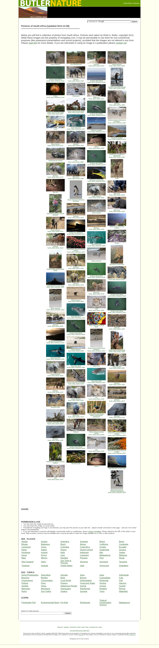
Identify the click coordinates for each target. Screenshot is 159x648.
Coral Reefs (65, 580)
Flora (43, 583)
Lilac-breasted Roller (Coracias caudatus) (55, 214)
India (62, 552)
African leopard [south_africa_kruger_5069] (117, 367)
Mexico (44, 558)
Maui (23, 558)
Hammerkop (76, 96)
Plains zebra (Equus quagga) (117, 279)
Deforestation (86, 580)
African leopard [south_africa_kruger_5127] (55, 144)
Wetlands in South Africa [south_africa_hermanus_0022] (96, 180)
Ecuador (122, 547)
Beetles (44, 578)
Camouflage (104, 578)
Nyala (117, 178)
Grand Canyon (86, 550)
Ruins (24, 591)
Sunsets (83, 591)
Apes (82, 575)
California (103, 544)
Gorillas (24, 586)
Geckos (102, 583)
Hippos (96, 466)
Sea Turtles (46, 591)
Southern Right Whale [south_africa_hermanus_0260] (96, 276)
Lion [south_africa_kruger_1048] (96, 398)
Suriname (103, 562)
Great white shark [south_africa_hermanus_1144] (76, 128)
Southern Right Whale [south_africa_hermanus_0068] (76, 333)
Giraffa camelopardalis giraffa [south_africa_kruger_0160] (117, 350)
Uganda (44, 566)
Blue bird (55, 192)
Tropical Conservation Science (105, 602)
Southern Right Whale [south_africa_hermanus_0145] (96, 163)
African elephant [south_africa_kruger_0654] (76, 399)
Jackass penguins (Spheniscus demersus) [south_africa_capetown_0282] (117, 121)
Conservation (47, 580)
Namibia (64, 558)
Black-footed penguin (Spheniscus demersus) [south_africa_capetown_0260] (117, 491)
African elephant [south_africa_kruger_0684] (96, 196)
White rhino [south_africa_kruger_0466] (76, 177)
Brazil (63, 544)
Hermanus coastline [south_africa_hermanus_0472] (117, 138)
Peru (101, 558)
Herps (43, 586)
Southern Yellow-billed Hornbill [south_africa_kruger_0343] (117, 87)
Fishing (24, 583)
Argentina (64, 542)
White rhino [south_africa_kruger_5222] (96, 98)
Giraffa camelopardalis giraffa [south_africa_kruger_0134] (76, 111)
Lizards (122, 586)
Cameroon (26, 547)
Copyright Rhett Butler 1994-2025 (79, 630)
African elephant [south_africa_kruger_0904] (76, 300)
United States (66, 566)
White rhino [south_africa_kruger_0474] (76, 416)
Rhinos (122, 589)
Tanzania (123, 562)
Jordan (122, 552)
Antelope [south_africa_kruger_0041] (96, 65)
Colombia (64, 547)
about (87, 627)
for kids (79, 627)
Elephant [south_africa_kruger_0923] (117, 400)
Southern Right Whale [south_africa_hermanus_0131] (96, 114)
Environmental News (50, 603)
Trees (101, 591)
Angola (44, 542)
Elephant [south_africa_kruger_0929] (55, 325)
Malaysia (123, 555)
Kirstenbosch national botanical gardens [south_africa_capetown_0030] (117, 434)
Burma (83, 544)
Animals (64, 575)
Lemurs (102, 586)
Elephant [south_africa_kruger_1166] (96, 228)
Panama (83, 558)
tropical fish (73, 627)
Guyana (122, 550)
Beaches (25, 578)
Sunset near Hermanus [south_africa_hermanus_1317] (76, 233)
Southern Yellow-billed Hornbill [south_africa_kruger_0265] (55, 423)
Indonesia (84, 552)
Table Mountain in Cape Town (116, 468)
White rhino (96, 366)
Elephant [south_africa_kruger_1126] (55, 439)
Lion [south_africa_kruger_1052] (96, 309)
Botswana (45, 544)
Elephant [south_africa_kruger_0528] (76, 144)
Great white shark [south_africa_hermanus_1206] (76, 366)
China (43, 547)
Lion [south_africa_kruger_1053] (96, 450)
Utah (82, 566)
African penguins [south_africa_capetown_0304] (55, 309)
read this (33, 43)
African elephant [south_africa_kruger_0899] (76, 350)
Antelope (76, 431)
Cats (121, 578)
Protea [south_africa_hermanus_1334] (55, 96)
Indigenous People (68, 586)
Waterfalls (123, 591)
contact (100, 627)
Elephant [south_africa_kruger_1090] (117, 104)
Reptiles (103, 589)
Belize (102, 542)
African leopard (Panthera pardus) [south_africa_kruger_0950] (96, 433)
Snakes (63, 591)
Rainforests (85, 589)
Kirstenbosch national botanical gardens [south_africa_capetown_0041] (117, 452)
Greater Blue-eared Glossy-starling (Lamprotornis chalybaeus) (96, 415)
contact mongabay (94, 531)
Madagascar (104, 555)
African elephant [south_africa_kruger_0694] (117, 65)
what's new (60, 627)
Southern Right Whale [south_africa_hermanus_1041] (55, 80)
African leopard (96, 212)
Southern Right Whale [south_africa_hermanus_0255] (117, 311)
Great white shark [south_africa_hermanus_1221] (76, 317)
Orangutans (65, 589)
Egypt (24, 550)
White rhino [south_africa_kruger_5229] (117, 210)
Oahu (43, 562)
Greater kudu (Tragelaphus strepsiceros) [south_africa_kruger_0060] (117, 156)
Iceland (44, 552)
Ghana (63, 550)
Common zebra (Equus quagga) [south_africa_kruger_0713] (76, 383)
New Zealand (27, 562)
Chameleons (27, 580)
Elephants (103, 580)
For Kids (64, 603)
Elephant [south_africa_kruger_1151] (55, 391)
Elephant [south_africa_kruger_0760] (76, 80)
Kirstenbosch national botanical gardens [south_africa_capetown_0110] (76, 250)
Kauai (24, 555)
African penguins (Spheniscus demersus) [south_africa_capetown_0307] (96, 349)
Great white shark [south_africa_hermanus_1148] (55, 358)
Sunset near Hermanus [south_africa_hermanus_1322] (55, 341)
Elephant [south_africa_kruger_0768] (76, 267)
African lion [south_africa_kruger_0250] (96, 293)
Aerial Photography (30, 575)
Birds (62, 578)
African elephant (55, 64)
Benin (121, 542)
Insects (83, 586)
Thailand (25, 566)
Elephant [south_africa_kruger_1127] (117, 416)
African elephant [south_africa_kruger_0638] (55, 374)
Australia (84, 542)
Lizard (55, 129)
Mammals (25, 589)
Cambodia (123, 544)
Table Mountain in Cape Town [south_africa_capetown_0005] (55, 286)
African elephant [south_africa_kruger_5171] (55, 230)
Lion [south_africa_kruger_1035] (55, 478)
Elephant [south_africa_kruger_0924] (76, 216)
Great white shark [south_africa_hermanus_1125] (96, 381)
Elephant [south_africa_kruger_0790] (76, 284)
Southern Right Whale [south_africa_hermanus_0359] (117, 295)
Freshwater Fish (28, 603)
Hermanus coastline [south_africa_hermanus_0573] (96, 131)
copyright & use (93, 627)
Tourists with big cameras (55, 160)
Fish (121, 580)
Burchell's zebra (55, 407)
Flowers (117, 243)
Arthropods (124, 575)
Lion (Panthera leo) (75, 64)
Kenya (44, 555)
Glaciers (122, 583)
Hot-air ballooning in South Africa (96, 326)
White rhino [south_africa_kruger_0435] (117, 194)
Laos (62, 555)
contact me (121, 43)
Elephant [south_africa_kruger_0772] (55, 176)
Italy (101, 552)
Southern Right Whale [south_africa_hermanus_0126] (76, 447)
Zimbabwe (123, 566)
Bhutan (24, 544)
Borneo (83, 578)
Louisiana (84, 555)
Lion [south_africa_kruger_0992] (76, 161)
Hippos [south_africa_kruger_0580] (96, 147)
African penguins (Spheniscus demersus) (75, 200)
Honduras (25, 552)
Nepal (121, 558)
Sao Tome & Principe (65, 562)
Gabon (44, 550)
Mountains (45, 589)
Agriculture (46, 575)
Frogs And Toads (87, 583)
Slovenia (84, 562)
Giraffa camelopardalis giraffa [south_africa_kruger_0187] (55, 113)
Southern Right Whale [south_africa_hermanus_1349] (96, 81)
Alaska (24, 542)
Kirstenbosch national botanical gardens (55, 462)
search (83, 627)
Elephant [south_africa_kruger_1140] (117, 383)
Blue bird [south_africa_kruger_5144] (117, 328)
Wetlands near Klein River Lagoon (117, 227)
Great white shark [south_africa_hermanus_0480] (96, 245)
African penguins (96, 260)
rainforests (66, 627)
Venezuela (104, 566)
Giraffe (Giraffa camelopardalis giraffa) (55, 269)
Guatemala (104, 550)
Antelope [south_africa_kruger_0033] (55, 247)
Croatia (102, 547)
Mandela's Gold (75, 463)
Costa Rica (85, 547)
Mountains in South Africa (117, 264)
